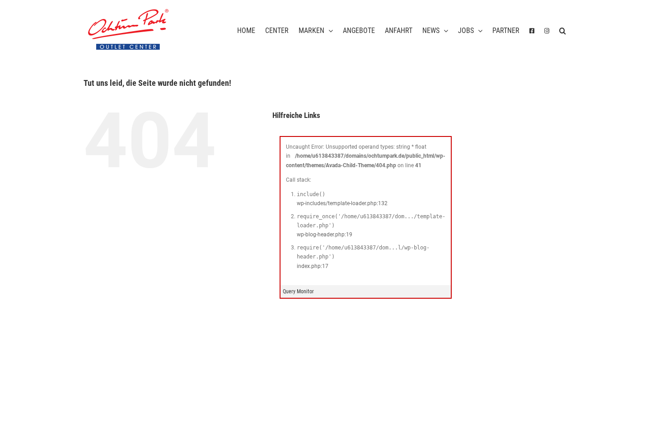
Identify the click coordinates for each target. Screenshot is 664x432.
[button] (562, 29)
